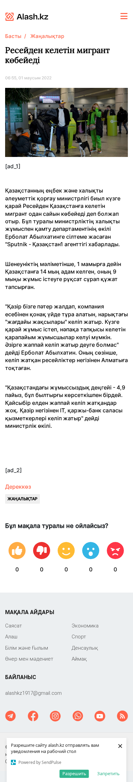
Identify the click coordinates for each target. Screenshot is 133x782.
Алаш (11, 636)
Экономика (85, 625)
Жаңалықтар (47, 36)
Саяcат (13, 625)
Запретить (108, 773)
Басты (13, 36)
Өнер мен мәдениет (29, 658)
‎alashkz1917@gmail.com (33, 693)
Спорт (79, 636)
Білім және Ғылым (26, 648)
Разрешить (74, 773)
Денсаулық (85, 648)
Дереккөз (18, 486)
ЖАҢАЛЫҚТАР (23, 498)
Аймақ (79, 658)
